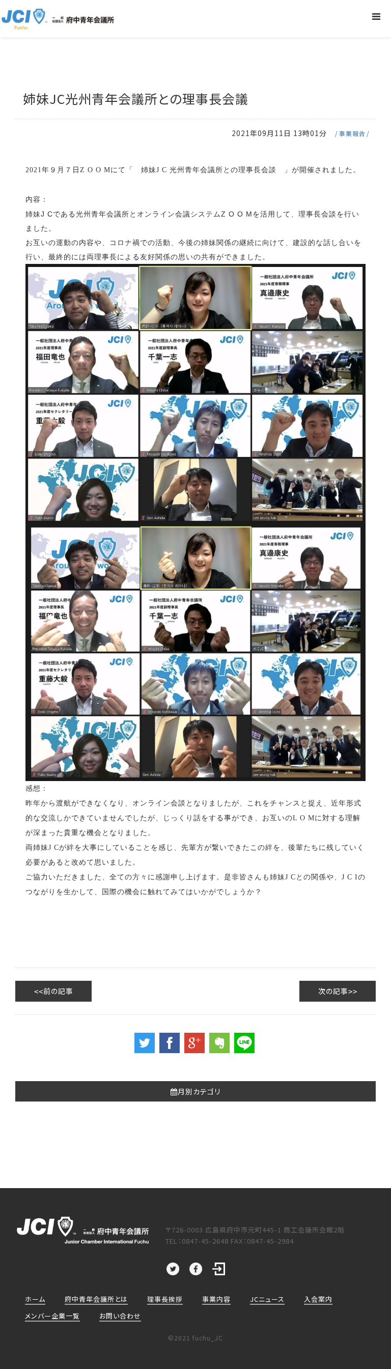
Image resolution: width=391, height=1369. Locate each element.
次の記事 (333, 991)
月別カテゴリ (199, 1091)
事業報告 (352, 133)
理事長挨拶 (165, 1299)
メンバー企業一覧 (52, 1316)
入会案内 (318, 1299)
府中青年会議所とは (96, 1299)
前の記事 (58, 991)
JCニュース (267, 1299)
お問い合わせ (120, 1316)
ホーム (35, 1299)
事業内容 (216, 1299)
